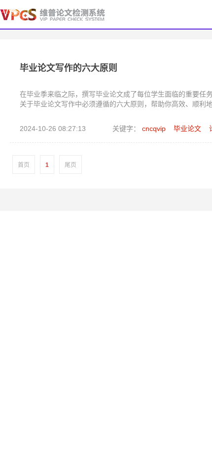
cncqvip (154, 128)
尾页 (70, 165)
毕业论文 (187, 128)
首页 (24, 165)
